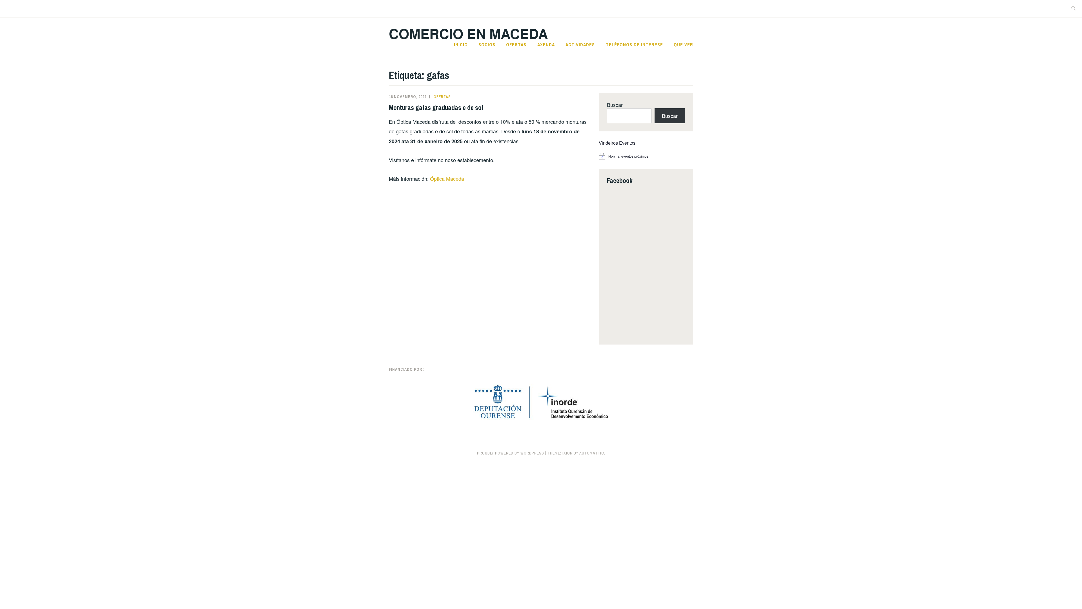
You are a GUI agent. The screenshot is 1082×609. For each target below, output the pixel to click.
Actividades (580, 44)
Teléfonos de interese (634, 44)
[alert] (646, 156)
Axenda (546, 44)
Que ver (683, 44)
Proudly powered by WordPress (510, 453)
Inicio (461, 44)
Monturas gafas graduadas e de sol (436, 107)
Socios (486, 44)
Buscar (615, 104)
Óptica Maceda (447, 178)
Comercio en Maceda (468, 33)
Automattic (591, 453)
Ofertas (516, 44)
